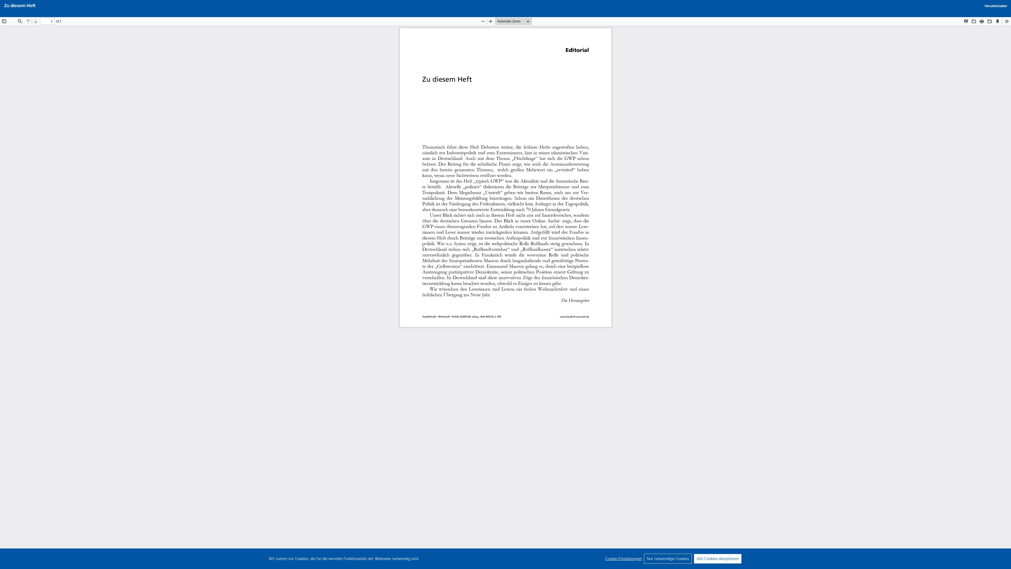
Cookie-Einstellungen (623, 559)
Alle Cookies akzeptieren (718, 559)
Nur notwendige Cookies (668, 559)
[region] (505, 558)
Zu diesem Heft (20, 5)
